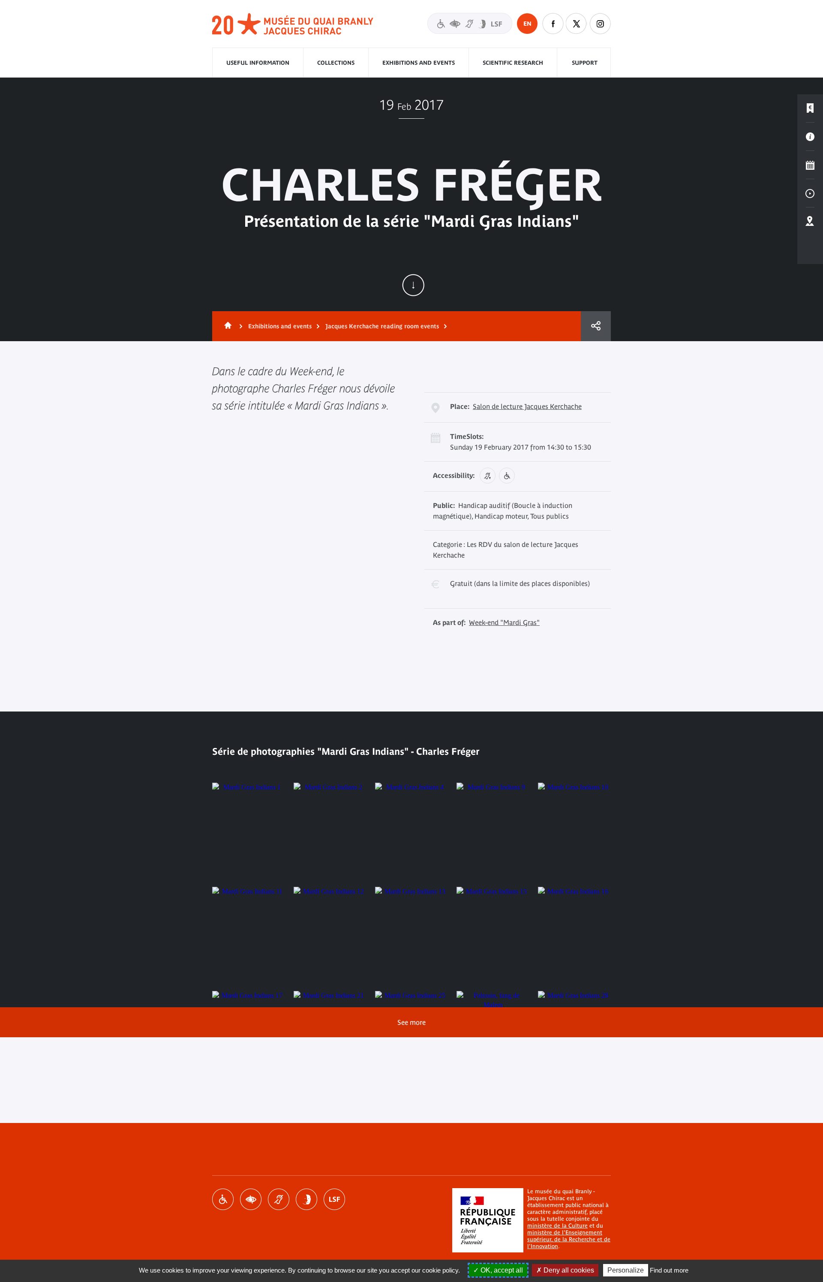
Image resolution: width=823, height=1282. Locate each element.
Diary (810, 165)
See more (411, 1022)
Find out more (669, 1270)
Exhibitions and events (418, 63)
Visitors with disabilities (469, 23)
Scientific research (513, 63)
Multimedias (810, 193)
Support (585, 63)
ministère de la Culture (557, 1225)
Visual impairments (250, 1199)
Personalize (625, 1270)
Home (226, 326)
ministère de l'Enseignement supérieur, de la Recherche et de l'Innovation (568, 1239)
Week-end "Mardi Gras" (504, 622)
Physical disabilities (223, 1199)
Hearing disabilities (278, 1199)
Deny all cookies (568, 1270)
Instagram (600, 23)
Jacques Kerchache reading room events (382, 326)
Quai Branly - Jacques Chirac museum (293, 24)
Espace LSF (334, 1199)
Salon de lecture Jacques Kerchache (527, 406)
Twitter (576, 23)
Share (596, 326)
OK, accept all (501, 1270)
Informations (810, 137)
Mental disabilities (306, 1199)
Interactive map (810, 221)
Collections (335, 63)
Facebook (553, 23)
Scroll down (413, 285)
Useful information (257, 63)
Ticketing (810, 108)
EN (527, 23)
